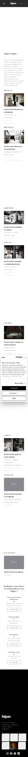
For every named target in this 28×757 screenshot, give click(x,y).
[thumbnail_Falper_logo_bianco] (13, 3)
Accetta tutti (14, 388)
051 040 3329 (8, 120)
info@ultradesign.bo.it (10, 123)
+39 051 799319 (7, 727)
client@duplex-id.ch (9, 275)
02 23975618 (16, 468)
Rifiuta (14, 398)
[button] (4, 3)
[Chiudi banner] (25, 357)
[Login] (26, 3)
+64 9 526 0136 (8, 505)
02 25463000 (7, 468)
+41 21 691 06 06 (9, 272)
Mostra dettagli (19, 383)
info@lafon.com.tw (9, 470)
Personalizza (13, 393)
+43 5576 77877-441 (10, 238)
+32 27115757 (8, 157)
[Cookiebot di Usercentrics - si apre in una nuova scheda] (16, 357)
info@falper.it (5, 729)
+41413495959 (8, 353)
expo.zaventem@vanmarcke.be (12, 160)
